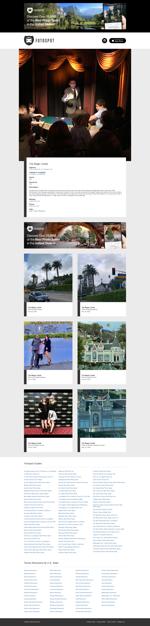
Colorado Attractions (30, 586)
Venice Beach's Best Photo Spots (103, 540)
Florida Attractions (30, 596)
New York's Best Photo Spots (67, 533)
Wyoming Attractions (108, 605)
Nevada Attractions (82, 577)
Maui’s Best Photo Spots (66, 513)
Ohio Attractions (81, 599)
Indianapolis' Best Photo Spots (68, 479)
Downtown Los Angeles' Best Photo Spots (37, 535)
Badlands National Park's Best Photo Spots (38, 491)
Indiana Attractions (56, 577)
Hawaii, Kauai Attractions (32, 605)
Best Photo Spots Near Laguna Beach (36, 493)
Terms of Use (111, 622)
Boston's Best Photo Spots (32, 499)
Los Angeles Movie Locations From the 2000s (73, 502)
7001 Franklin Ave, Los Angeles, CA (40, 169)
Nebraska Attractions (82, 573)
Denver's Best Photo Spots (32, 530)
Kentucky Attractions (56, 586)
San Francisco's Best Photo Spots (104, 491)
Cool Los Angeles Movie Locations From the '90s (40, 522)
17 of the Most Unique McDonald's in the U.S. (38, 477)
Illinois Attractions (55, 573)
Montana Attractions (82, 570)
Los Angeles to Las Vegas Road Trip (70, 507)
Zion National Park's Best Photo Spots (105, 551)
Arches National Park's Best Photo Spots (37, 482)
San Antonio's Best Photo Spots (103, 485)
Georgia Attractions (30, 599)
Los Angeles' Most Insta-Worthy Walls (70, 499)
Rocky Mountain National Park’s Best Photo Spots (109, 482)
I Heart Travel (91, 622)
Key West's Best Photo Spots (67, 488)
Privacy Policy (101, 622)
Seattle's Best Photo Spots (101, 499)
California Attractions (30, 583)
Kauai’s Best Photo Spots (66, 485)
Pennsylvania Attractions (83, 608)
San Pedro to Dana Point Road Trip (104, 496)
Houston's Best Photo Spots (67, 474)
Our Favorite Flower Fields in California (71, 544)
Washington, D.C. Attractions (111, 596)
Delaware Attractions (30, 592)
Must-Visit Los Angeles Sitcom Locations (71, 522)
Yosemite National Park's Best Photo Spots (107, 549)
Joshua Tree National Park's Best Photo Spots (73, 482)
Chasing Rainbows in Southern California (37, 510)
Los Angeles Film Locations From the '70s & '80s (74, 496)
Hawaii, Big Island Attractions (33, 602)
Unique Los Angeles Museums (103, 534)
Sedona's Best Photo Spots (102, 502)
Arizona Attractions (30, 577)
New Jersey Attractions (83, 583)
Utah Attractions (107, 583)
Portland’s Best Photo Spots (102, 471)
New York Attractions (82, 589)
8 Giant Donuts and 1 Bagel (33, 479)
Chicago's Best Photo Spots (33, 513)
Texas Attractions (107, 580)
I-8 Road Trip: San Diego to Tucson (69, 477)
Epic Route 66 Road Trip (32, 538)
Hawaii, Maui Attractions (31, 608)
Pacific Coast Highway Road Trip (68, 547)
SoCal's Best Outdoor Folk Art (102, 509)
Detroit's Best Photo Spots (32, 533)
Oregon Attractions (82, 605)
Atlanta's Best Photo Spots (32, 485)
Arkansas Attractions (30, 580)
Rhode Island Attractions (83, 611)
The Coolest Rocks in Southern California (106, 526)
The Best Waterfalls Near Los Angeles (105, 520)
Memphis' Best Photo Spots (67, 516)
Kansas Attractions (56, 583)
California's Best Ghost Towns (33, 507)
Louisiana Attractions (56, 589)
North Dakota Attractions (83, 596)
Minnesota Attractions (57, 605)
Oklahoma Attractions (82, 602)
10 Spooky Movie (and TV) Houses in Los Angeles (40, 471)
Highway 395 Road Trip (66, 471)
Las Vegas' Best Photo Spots (67, 493)
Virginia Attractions (108, 589)
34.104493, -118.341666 (37, 174)
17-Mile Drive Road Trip (31, 474)
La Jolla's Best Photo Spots (67, 491)
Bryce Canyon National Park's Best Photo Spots (39, 502)
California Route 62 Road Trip (33, 505)
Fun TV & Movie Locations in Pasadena (36, 541)
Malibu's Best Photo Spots (66, 510)
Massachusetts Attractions (58, 599)
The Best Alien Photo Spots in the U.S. (105, 515)
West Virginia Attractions (109, 599)
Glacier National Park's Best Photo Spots (37, 544)
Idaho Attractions (55, 570)
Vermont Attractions (108, 586)
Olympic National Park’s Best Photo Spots (71, 538)
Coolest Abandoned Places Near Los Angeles (38, 519)
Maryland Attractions (56, 596)
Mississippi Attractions (57, 608)
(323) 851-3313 (34, 206)
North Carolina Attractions (84, 592)
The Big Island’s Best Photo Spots (104, 523)
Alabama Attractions (30, 570)
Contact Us (120, 622)
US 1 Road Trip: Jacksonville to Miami (105, 537)
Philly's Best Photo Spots (66, 550)
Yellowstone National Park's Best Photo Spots (107, 546)
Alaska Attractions (29, 573)
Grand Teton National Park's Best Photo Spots (39, 547)
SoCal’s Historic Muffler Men (102, 512)
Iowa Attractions (55, 580)
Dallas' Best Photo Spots (32, 524)
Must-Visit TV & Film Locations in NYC (70, 524)
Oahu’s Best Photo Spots (66, 535)
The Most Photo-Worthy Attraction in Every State (108, 529)
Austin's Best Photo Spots (32, 488)
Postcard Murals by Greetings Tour (104, 474)
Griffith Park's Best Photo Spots (34, 552)
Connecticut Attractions (31, 589)
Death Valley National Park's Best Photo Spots (39, 527)
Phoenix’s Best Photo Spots (67, 552)
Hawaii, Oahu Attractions (32, 611)
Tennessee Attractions (109, 577)
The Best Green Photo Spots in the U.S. (106, 518)
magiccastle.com (34, 201)
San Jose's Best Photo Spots (102, 493)
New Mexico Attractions (83, 586)
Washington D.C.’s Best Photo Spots (104, 543)
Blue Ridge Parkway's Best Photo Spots (36, 496)
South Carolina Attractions (110, 570)
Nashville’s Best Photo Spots (67, 527)
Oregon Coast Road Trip (66, 541)
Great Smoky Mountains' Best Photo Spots (37, 550)
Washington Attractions (109, 592)
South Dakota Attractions (110, 573)
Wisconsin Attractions (108, 602)
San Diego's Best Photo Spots (102, 488)
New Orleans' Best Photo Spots (68, 530)
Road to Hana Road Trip (101, 479)
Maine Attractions (55, 592)
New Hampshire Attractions (84, 580)
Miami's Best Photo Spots (66, 519)
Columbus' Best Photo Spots (33, 516)
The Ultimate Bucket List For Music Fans (106, 532)
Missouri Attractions (56, 611)
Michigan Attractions (56, 602)
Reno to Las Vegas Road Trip (102, 477)
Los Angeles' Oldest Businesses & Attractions (72, 505)
